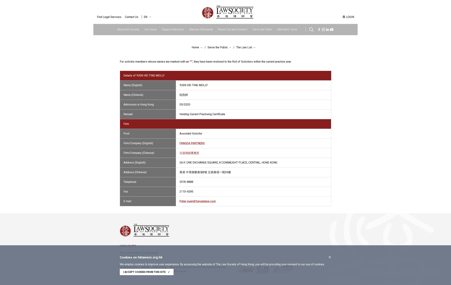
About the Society (128, 29)
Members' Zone (287, 29)
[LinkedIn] (327, 29)
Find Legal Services (109, 17)
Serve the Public (262, 29)
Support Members (173, 29)
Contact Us (131, 17)
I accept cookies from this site (146, 272)
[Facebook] (319, 29)
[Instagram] (323, 29)
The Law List (244, 47)
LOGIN (350, 17)
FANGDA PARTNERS (192, 143)
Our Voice (150, 29)
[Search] (311, 29)
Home (195, 47)
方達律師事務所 (189, 153)
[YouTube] (332, 29)
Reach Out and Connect (232, 29)
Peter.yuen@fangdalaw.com (198, 201)
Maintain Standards (201, 29)
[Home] (246, 12)
